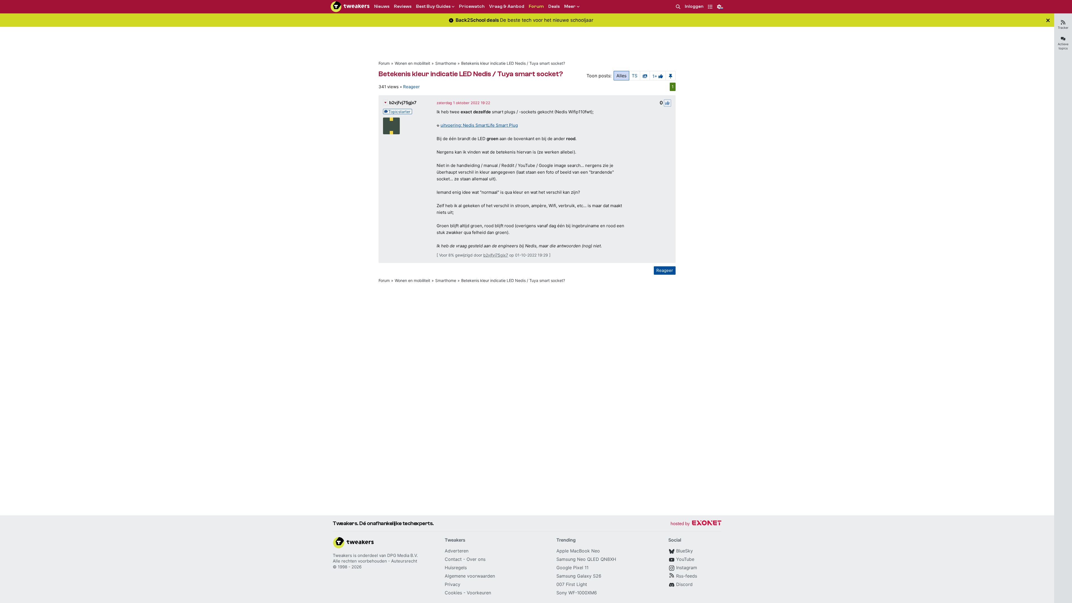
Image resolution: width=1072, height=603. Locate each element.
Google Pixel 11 (572, 567)
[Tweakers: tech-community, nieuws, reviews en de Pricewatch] (350, 6)
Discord (684, 584)
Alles (621, 75)
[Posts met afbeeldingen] (645, 75)
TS (634, 75)
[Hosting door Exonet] (696, 524)
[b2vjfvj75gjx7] (391, 126)
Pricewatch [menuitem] (472, 6)
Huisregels (456, 567)
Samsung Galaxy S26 (578, 576)
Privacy (452, 584)
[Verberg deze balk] (1048, 20)
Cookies (453, 592)
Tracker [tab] (1063, 28)
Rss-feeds (686, 576)
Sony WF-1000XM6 (576, 592)
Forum (384, 63)
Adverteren (456, 551)
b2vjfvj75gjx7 (403, 102)
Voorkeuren (479, 592)
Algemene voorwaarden (470, 576)
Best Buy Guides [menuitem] (433, 6)
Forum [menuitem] (536, 6)
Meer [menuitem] (570, 6)
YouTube (685, 559)
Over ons (475, 559)
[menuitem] (678, 6)
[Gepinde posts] (670, 75)
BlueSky (684, 551)
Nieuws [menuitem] (381, 6)
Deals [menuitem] (554, 6)
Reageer (411, 86)
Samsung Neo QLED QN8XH (586, 559)
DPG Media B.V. (402, 555)
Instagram (686, 567)
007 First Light (571, 584)
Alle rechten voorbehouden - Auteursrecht (375, 561)
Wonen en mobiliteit (412, 63)
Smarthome (445, 63)
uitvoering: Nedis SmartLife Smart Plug (479, 125)
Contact (453, 559)
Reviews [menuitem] (402, 6)
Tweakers (342, 555)
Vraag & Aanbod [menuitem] (506, 6)
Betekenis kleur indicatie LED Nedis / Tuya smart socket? (513, 63)
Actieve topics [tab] (1063, 46)
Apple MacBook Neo (578, 551)
